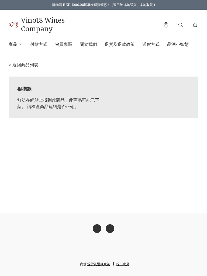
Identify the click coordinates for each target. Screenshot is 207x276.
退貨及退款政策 (120, 44)
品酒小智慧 (178, 44)
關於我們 (88, 44)
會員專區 (63, 44)
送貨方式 (151, 44)
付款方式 (38, 44)
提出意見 (122, 264)
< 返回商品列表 (23, 64)
